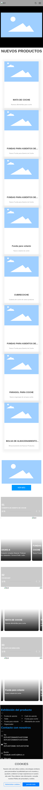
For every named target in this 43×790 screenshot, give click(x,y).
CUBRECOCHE (21, 295)
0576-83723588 (10, 740)
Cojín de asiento (31, 716)
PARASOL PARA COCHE (21, 392)
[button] (36, 511)
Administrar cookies (12, 784)
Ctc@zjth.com (9, 755)
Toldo (6, 719)
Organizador (8, 724)
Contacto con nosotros (16, 727)
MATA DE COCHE (21, 100)
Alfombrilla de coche (32, 721)
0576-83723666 (10, 737)
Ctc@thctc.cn (19, 755)
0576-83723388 (22, 737)
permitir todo (30, 784)
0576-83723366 (22, 740)
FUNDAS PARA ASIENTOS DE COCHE (21, 149)
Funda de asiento (10, 716)
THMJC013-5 (11, 620)
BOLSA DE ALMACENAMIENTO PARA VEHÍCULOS (21, 442)
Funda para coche (31, 719)
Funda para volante (21, 246)
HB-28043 (12, 690)
